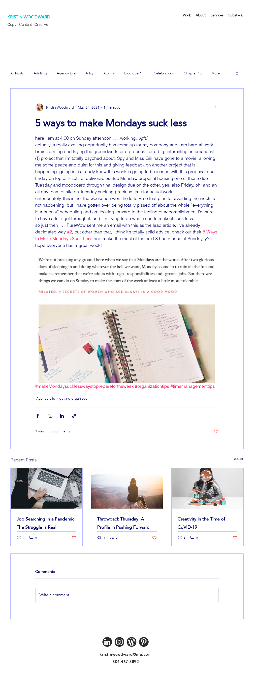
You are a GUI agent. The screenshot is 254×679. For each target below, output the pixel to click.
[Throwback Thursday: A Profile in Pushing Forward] (127, 488)
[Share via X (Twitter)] (49, 416)
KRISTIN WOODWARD (28, 17)
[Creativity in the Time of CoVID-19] (207, 488)
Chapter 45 (193, 73)
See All (238, 459)
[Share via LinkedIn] (62, 416)
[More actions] (216, 107)
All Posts (17, 73)
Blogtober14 (134, 73)
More (216, 73)
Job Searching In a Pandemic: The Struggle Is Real (46, 523)
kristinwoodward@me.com (126, 654)
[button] (237, 73)
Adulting (40, 73)
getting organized (73, 398)
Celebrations (164, 73)
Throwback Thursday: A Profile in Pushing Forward (123, 523)
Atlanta (108, 73)
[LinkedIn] (107, 642)
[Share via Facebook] (37, 416)
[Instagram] (119, 642)
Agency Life (66, 73)
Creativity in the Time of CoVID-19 (201, 523)
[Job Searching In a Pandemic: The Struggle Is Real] (46, 488)
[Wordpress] (131, 642)
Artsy (90, 73)
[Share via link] (74, 416)
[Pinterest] (144, 642)
